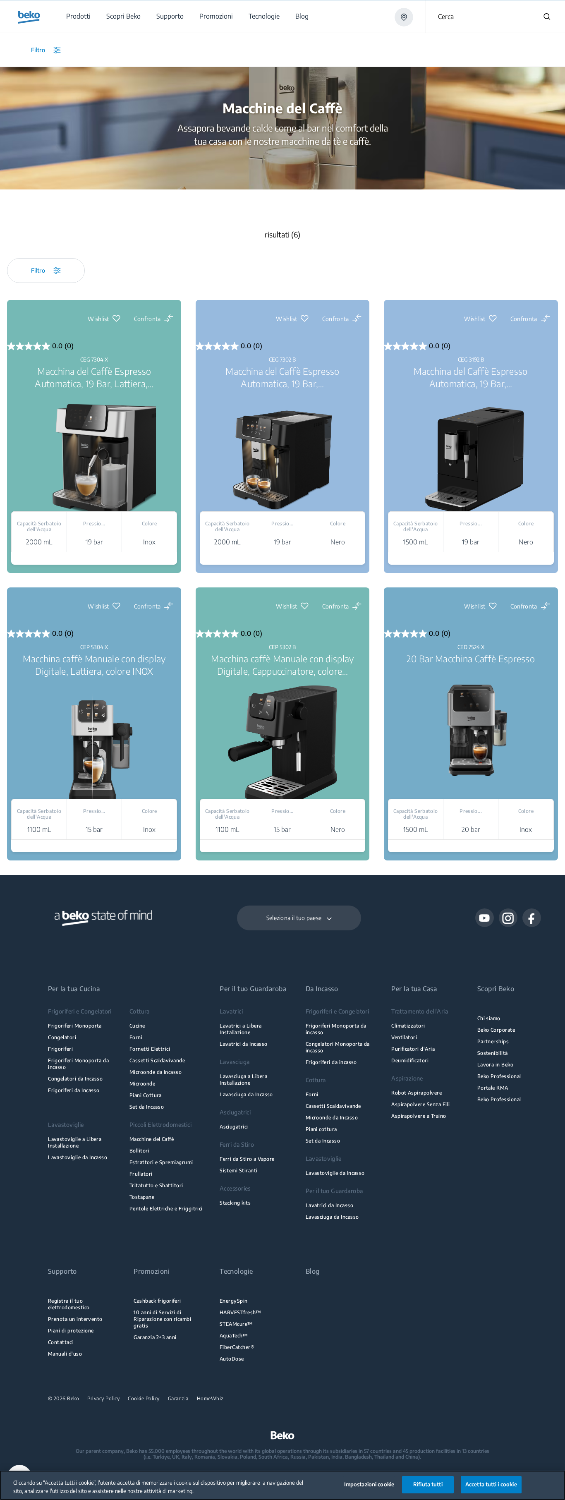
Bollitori (139, 1151)
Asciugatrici (234, 1127)
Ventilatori (404, 1037)
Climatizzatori (408, 1026)
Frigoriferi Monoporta (75, 1026)
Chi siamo (488, 1018)
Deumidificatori (410, 1060)
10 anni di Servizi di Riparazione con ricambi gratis (162, 1319)
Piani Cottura (145, 1095)
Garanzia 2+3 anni (155, 1337)
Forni (135, 1037)
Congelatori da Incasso (75, 1079)
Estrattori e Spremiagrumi (161, 1162)
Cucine (137, 1026)
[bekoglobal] (29, 17)
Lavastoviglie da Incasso (77, 1157)
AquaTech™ (234, 1335)
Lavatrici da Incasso (243, 1044)
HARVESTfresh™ (240, 1312)
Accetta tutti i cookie (491, 1484)
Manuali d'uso (65, 1354)
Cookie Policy (144, 1399)
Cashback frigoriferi (157, 1301)
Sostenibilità (492, 1053)
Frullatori (141, 1174)
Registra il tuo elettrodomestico (69, 1304)
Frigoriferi (60, 1049)
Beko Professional (499, 1076)
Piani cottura (321, 1129)
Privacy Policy (103, 1399)
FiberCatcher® (237, 1347)
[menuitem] (78, 16)
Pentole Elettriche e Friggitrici (166, 1208)
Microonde (142, 1084)
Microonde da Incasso (155, 1072)
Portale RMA (492, 1088)
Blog (313, 1271)
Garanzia (178, 1399)
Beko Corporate (496, 1030)
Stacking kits (235, 1203)
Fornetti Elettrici (149, 1049)
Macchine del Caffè (151, 1139)
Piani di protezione (71, 1330)
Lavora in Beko (495, 1065)
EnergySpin (234, 1301)
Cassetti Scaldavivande (157, 1060)
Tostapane (141, 1197)
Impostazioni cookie (369, 1484)
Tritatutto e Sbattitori (156, 1185)
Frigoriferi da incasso (331, 1062)
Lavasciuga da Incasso (246, 1094)
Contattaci (60, 1342)
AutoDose (232, 1359)
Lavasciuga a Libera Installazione (243, 1079)
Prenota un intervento (75, 1319)
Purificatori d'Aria (413, 1049)
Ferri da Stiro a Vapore (247, 1159)
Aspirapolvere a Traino (418, 1116)
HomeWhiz (210, 1399)
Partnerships (493, 1041)
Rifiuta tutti (428, 1484)
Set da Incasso (146, 1107)
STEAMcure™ (236, 1324)
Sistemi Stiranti (239, 1170)
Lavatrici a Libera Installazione (240, 1029)
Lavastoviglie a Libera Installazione (74, 1142)
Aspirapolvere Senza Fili (420, 1104)
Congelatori (62, 1037)
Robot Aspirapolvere (416, 1093)
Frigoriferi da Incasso (73, 1090)
